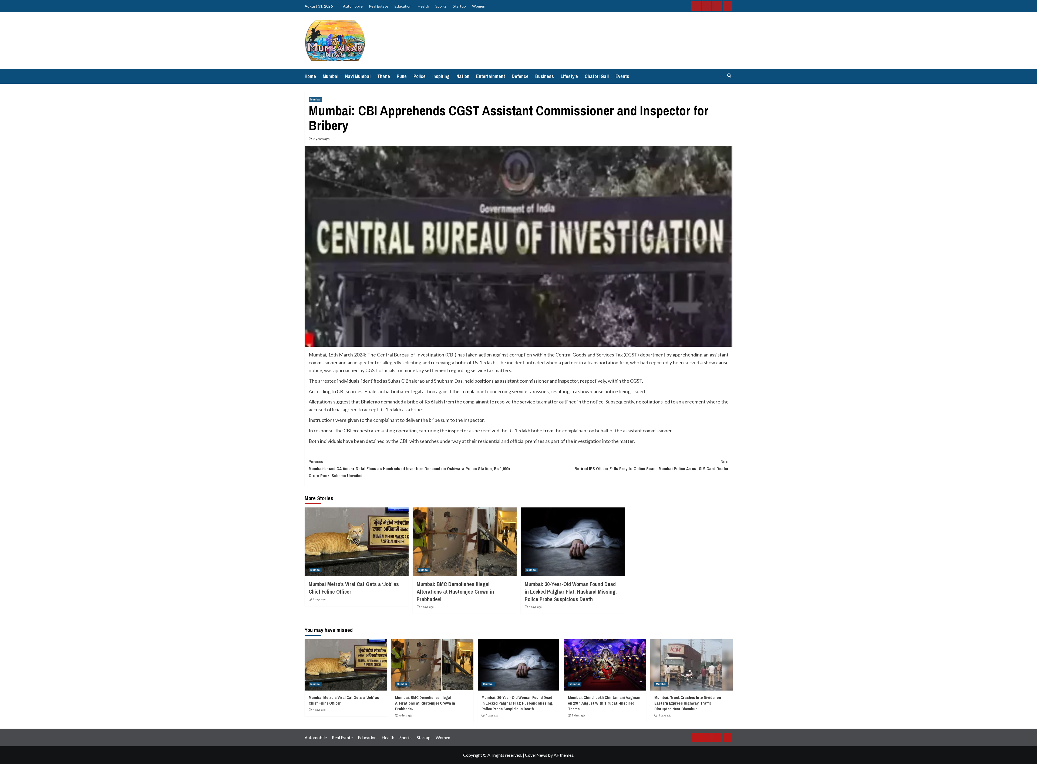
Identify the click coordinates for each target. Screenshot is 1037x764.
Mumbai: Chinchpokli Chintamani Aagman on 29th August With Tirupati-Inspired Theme (604, 703)
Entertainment (490, 76)
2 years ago (321, 139)
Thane (383, 76)
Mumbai (330, 76)
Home (310, 76)
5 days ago (578, 715)
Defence (520, 76)
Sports (441, 6)
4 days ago (319, 599)
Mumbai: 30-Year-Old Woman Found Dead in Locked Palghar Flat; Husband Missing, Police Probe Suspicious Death (571, 591)
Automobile (353, 6)
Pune (402, 76)
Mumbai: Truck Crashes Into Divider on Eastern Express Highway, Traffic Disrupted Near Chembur (687, 703)
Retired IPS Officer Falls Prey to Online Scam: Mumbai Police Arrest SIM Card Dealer (651, 465)
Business (544, 76)
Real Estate (378, 6)
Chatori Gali (597, 76)
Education (403, 6)
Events (622, 76)
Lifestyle (569, 76)
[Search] (729, 75)
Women (478, 6)
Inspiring (441, 76)
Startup (459, 6)
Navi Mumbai (358, 76)
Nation (462, 76)
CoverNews (536, 755)
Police (419, 76)
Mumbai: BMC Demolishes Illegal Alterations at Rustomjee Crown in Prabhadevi (455, 591)
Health (423, 6)
